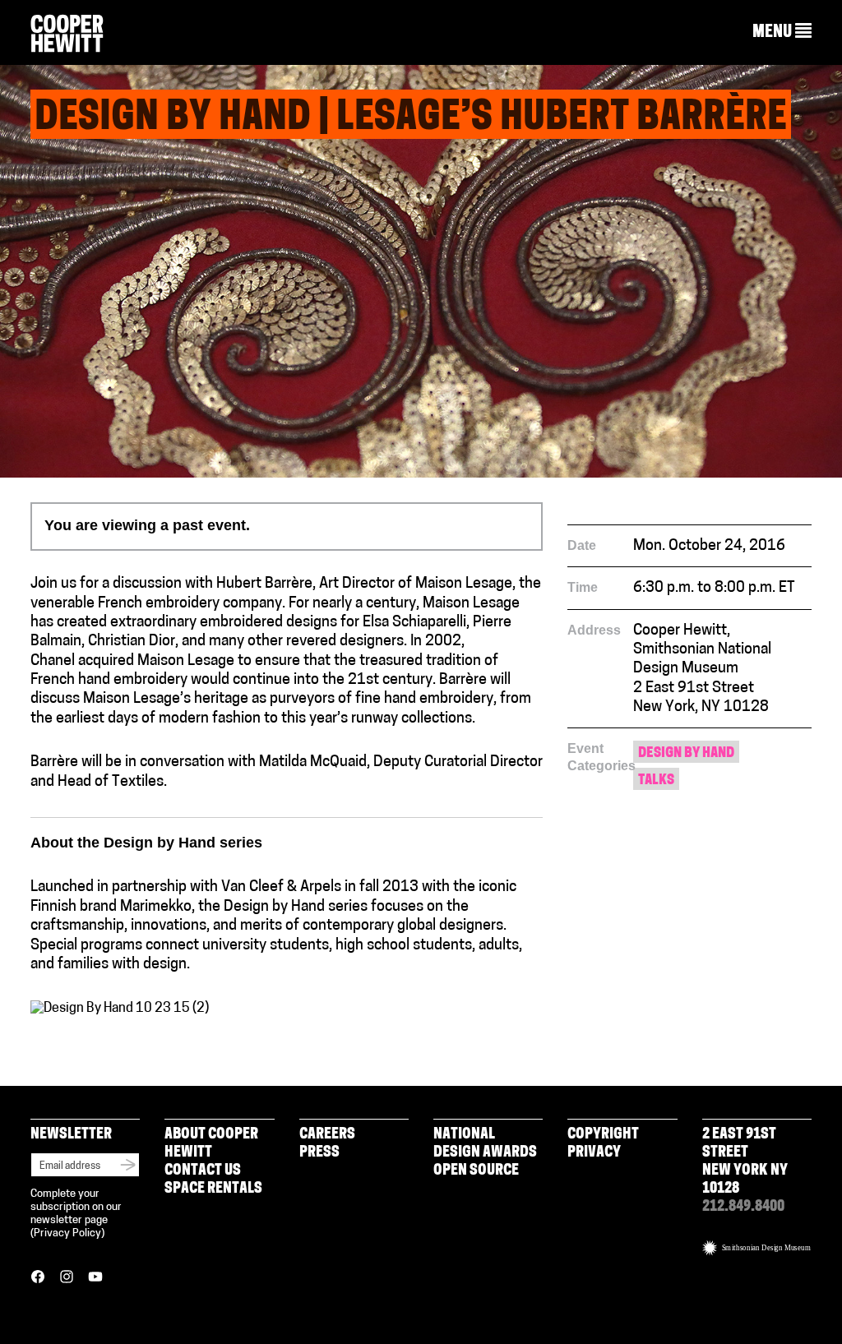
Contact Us (202, 1171)
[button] (782, 32)
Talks (656, 780)
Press (319, 1153)
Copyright (603, 1135)
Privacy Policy (67, 1233)
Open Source (476, 1171)
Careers (327, 1135)
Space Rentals (213, 1189)
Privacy (594, 1153)
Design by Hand (686, 753)
